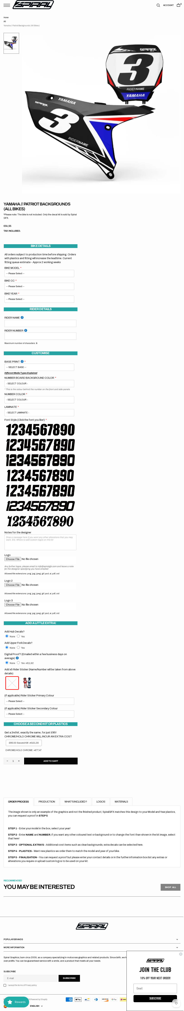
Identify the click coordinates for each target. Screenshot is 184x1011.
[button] (8, 5)
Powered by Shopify (38, 999)
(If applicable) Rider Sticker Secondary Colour (31, 708)
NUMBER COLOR (14, 394)
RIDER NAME (12, 317)
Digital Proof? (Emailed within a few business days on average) (35, 656)
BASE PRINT (12, 361)
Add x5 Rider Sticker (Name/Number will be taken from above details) (39, 671)
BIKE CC (9, 280)
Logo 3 (8, 600)
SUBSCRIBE (152, 998)
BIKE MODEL (11, 267)
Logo (7, 555)
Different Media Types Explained (20, 373)
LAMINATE (10, 406)
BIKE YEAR (10, 293)
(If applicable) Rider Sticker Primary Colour (29, 695)
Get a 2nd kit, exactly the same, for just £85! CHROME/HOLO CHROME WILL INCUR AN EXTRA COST (38, 734)
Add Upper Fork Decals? (18, 642)
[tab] (18, 801)
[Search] (156, 5)
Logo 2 (8, 580)
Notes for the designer (17, 532)
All (5, 21)
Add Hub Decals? (14, 631)
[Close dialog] (178, 954)
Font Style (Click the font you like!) (24, 419)
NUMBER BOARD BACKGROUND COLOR (29, 377)
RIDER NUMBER (13, 330)
